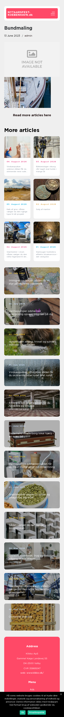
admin (28, 35)
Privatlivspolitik (36, 712)
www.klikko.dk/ (35, 672)
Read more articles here (32, 115)
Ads (32, 689)
